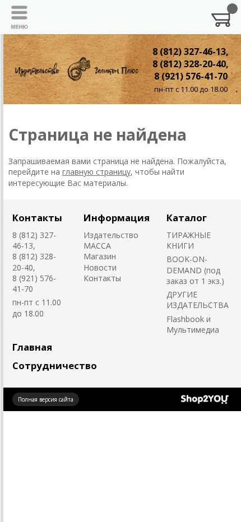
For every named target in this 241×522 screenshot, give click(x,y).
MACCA (97, 245)
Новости (100, 267)
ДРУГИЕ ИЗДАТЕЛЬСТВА (197, 299)
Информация (117, 217)
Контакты (37, 217)
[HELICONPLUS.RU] (76, 69)
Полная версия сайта (45, 399)
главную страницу (96, 171)
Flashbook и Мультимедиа (192, 324)
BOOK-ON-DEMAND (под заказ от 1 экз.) (195, 270)
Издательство (111, 235)
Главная (32, 347)
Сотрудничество (54, 365)
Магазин (100, 256)
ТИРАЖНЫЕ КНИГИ (188, 240)
